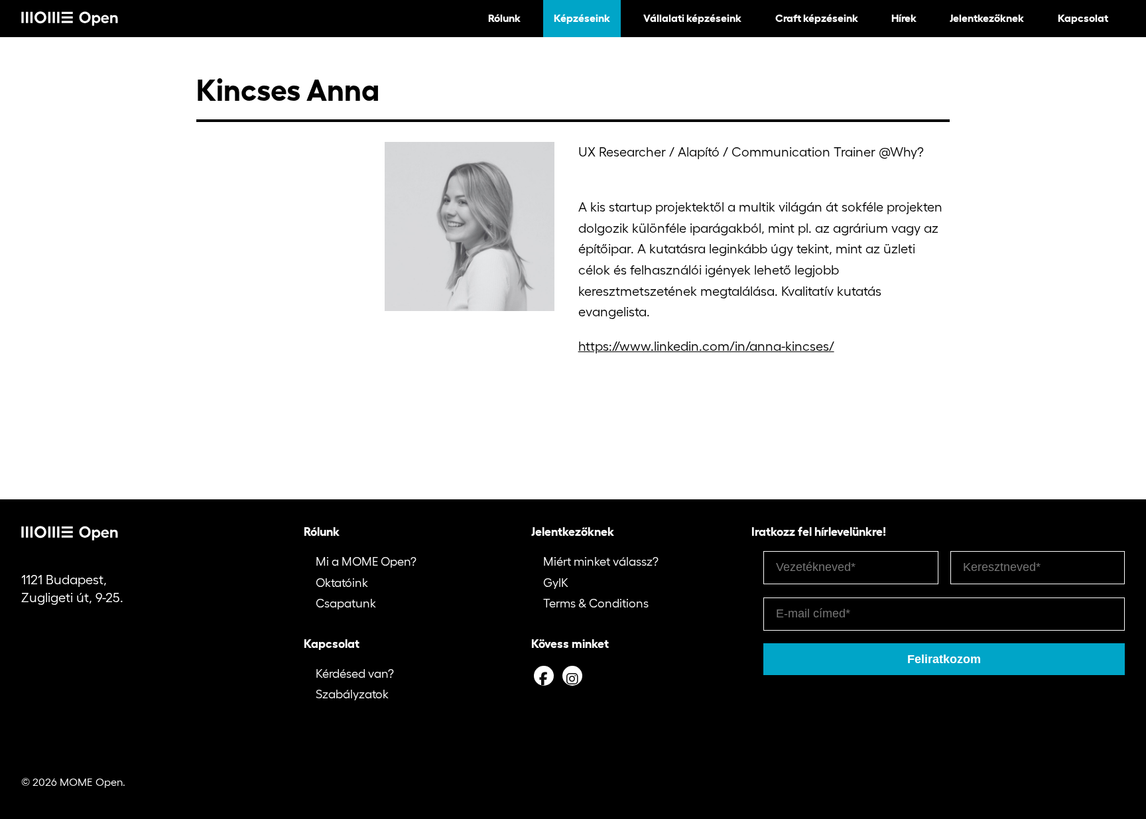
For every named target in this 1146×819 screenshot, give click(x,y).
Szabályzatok (352, 694)
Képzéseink (582, 18)
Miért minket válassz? (601, 561)
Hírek (904, 18)
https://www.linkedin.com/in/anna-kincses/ (706, 346)
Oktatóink (342, 583)
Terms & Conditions (596, 603)
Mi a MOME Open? (366, 561)
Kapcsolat (1083, 18)
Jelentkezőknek (987, 18)
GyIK (555, 583)
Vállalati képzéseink (692, 18)
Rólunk (504, 18)
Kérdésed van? (355, 673)
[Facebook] (544, 676)
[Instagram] (572, 676)
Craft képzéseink (816, 18)
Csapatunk (346, 603)
